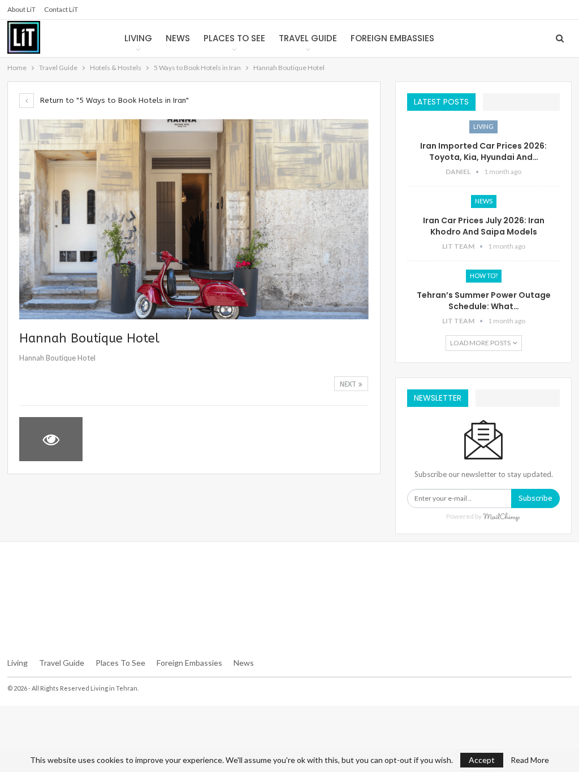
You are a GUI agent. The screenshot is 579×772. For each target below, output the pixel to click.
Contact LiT (61, 9)
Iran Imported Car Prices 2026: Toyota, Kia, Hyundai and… (483, 151)
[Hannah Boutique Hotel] (123, 439)
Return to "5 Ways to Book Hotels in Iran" (113, 100)
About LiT (21, 9)
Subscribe (535, 498)
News (178, 38)
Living (138, 38)
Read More (530, 760)
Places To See (120, 662)
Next (349, 384)
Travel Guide (308, 38)
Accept (482, 760)
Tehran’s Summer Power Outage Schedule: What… (484, 300)
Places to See (234, 38)
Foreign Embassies (392, 38)
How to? (484, 275)
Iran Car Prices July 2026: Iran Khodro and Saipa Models (484, 226)
